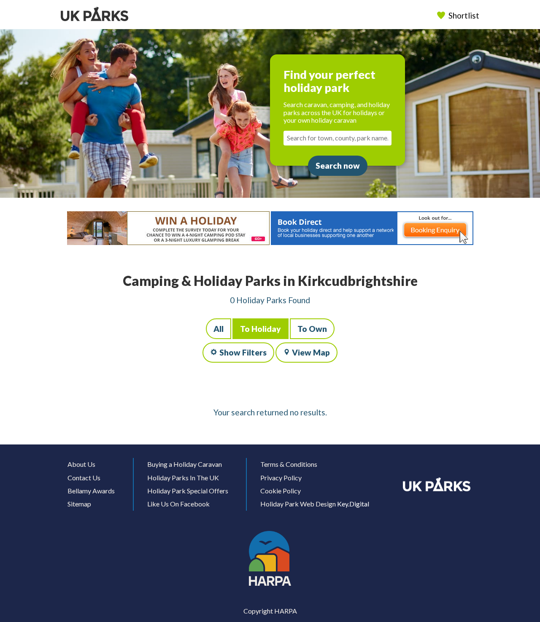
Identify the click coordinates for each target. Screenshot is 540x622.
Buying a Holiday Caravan (184, 464)
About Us (81, 464)
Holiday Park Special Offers (187, 491)
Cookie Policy (280, 491)
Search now (338, 165)
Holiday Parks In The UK (183, 478)
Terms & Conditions (288, 464)
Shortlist (463, 15)
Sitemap (79, 504)
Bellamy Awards (91, 491)
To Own (312, 329)
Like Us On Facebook (178, 504)
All (218, 329)
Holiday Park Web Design (298, 504)
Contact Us (84, 478)
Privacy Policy (281, 478)
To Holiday (260, 329)
